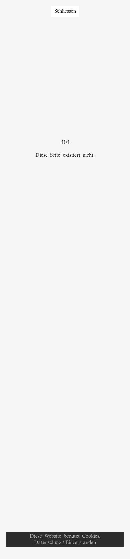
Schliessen (65, 11)
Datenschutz (47, 542)
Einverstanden (80, 542)
